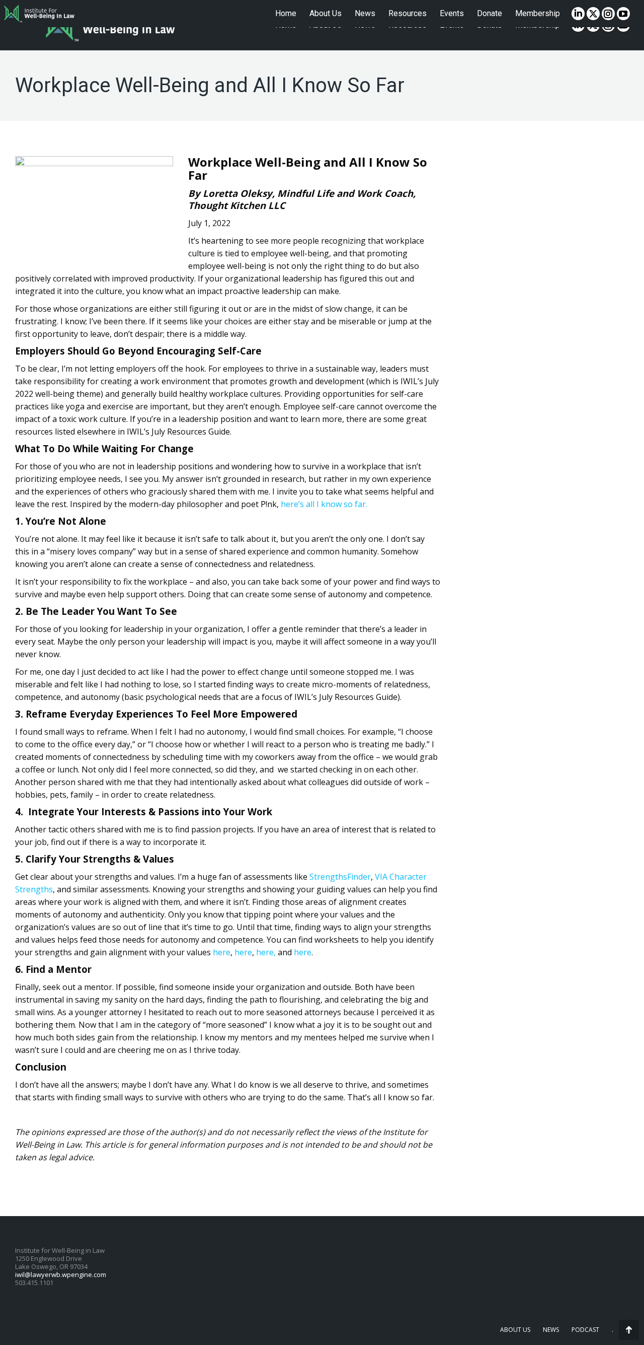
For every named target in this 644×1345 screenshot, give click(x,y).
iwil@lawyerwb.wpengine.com (60, 1274)
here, (266, 952)
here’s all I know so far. (324, 504)
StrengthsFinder (340, 876)
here (221, 952)
